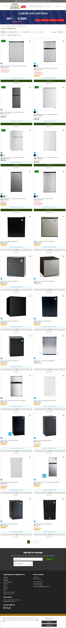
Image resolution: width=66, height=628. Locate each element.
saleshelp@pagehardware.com (43, 586)
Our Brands (5, 580)
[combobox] (14, 32)
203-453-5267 (40, 581)
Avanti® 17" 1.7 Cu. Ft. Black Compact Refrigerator (9, 241)
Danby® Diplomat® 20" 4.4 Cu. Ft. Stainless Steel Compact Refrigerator (13, 198)
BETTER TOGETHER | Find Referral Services (28, 1)
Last (37, 541)
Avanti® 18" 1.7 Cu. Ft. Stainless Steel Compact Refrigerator (44, 281)
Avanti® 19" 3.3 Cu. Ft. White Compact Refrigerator (9, 482)
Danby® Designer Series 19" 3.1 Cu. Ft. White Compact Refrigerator (12, 157)
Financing (5, 583)
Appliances (5, 577)
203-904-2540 (39, 583)
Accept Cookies (49, 625)
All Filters (5, 32)
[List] (54, 6)
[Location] (56, 6)
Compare (17, 83)
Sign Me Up (49, 559)
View (16, 249)
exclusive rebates (53, 20)
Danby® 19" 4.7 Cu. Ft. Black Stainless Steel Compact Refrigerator (12, 112)
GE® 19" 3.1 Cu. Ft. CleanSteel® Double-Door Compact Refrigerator (46, 68)
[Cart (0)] (60, 6)
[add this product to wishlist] (30, 41)
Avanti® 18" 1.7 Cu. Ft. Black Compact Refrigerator (9, 281)
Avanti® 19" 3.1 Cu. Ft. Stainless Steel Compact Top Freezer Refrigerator (13, 400)
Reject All (49, 622)
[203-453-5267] (58, 6)
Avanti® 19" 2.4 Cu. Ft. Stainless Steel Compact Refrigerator (44, 360)
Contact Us (5, 588)
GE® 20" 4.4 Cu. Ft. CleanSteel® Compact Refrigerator (43, 198)
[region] (33, 622)
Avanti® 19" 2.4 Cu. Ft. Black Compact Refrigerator (9, 360)
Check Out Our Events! (45, 1)
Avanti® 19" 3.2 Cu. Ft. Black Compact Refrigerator (9, 440)
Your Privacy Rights (49, 618)
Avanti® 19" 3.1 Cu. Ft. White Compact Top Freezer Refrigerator (45, 400)
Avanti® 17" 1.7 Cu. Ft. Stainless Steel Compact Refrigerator (44, 241)
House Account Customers (9, 592)
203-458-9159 (38, 584)
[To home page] (18, 6)
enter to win (61, 20)
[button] (6, 6)
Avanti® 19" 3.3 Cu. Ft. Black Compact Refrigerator (42, 440)
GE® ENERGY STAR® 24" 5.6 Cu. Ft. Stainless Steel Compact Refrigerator (14, 66)
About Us (5, 587)
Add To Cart (16, 80)
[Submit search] (48, 6)
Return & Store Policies (8, 593)
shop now (37, 20)
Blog (4, 590)
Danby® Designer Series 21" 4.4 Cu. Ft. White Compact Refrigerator (46, 157)
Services (5, 585)
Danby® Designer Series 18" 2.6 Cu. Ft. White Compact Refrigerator (46, 114)
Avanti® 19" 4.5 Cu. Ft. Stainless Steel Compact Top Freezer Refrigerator (46, 482)
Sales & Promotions (7, 582)
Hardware (5, 579)
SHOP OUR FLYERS (44, 20)
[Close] (64, 621)
